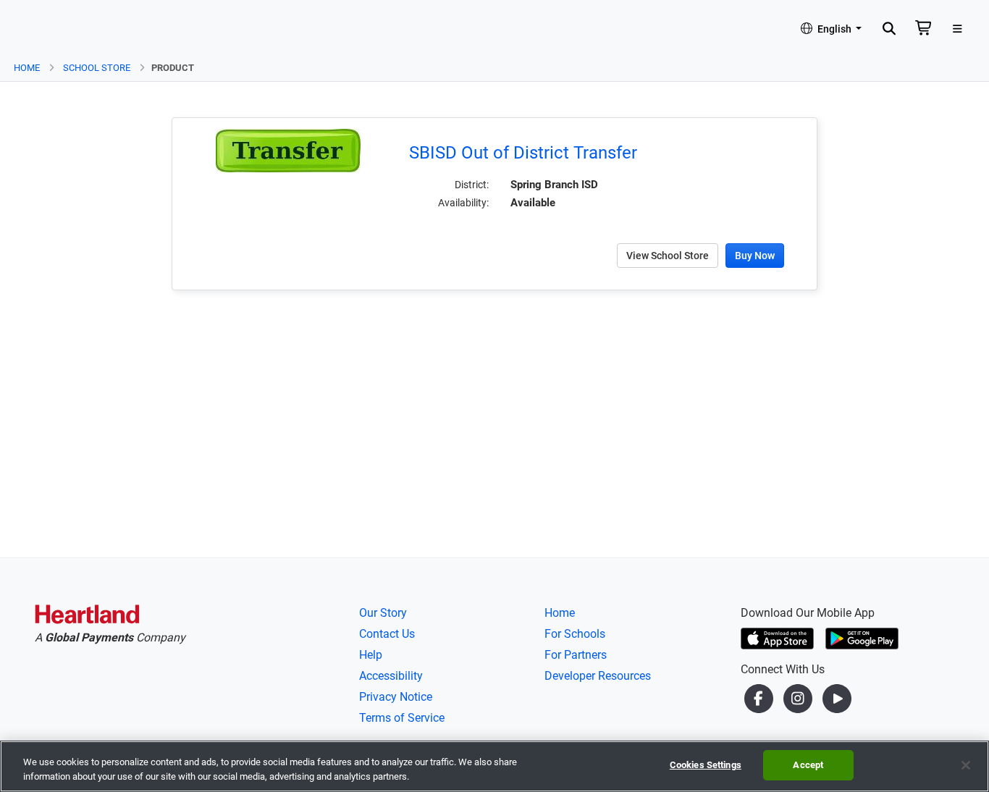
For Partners (575, 655)
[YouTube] (837, 697)
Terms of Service (402, 718)
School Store (96, 67)
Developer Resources (597, 676)
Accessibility (391, 676)
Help (370, 655)
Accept (808, 764)
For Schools (574, 634)
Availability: (463, 202)
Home (27, 67)
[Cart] (923, 30)
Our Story (383, 613)
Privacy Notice (395, 697)
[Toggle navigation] (957, 30)
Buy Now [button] (755, 255)
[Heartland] (87, 616)
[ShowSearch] (888, 30)
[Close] (966, 765)
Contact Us (387, 634)
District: (472, 184)
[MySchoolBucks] (51, 29)
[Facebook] (760, 697)
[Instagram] (799, 697)
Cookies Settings (705, 764)
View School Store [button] (667, 255)
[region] (494, 766)
